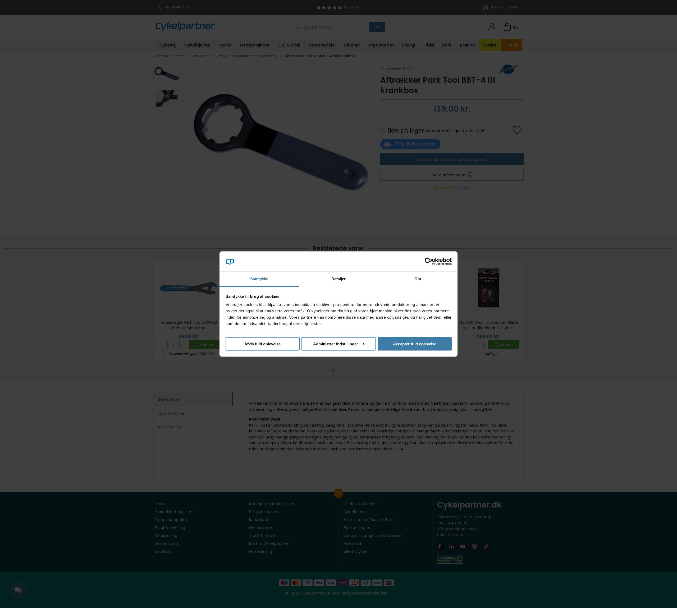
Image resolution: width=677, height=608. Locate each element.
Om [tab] (417, 279)
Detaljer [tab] (338, 279)
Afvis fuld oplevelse (262, 343)
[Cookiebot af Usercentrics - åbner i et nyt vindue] (428, 261)
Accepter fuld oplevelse (414, 343)
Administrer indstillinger (335, 343)
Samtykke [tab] (259, 279)
